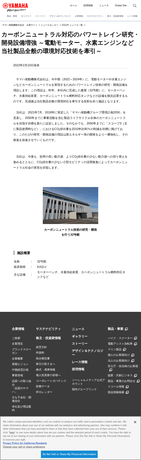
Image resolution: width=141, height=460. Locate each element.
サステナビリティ (95, 16)
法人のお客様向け (119, 360)
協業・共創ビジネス (120, 375)
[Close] (135, 422)
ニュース (104, 5)
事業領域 (17, 375)
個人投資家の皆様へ (48, 375)
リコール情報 (116, 386)
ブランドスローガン (21, 351)
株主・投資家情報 (115, 16)
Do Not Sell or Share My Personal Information (69, 454)
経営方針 (41, 347)
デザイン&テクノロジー (60, 16)
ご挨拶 (16, 338)
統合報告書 (43, 358)
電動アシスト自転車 (120, 343)
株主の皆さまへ (45, 363)
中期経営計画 (20, 369)
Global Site (121, 5)
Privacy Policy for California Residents (25, 443)
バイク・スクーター (120, 338)
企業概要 (17, 358)
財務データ (43, 386)
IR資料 (40, 352)
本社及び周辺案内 (21, 408)
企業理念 (17, 343)
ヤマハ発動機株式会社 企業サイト (19, 25)
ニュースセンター (49, 25)
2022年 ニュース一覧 (72, 25)
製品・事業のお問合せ (121, 381)
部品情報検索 (116, 392)
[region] (70, 438)
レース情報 (132, 16)
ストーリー (40, 16)
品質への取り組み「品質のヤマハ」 (21, 386)
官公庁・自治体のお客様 (123, 366)
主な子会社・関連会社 (21, 399)
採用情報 (88, 5)
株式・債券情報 (45, 369)
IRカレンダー (44, 392)
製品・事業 (12, 16)
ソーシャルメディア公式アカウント (88, 381)
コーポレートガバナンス (51, 380)
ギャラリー (26, 16)
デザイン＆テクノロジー (87, 353)
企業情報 (79, 16)
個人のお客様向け (119, 354)
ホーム (73, 5)
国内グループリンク (84, 389)
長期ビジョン (20, 364)
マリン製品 (115, 349)
